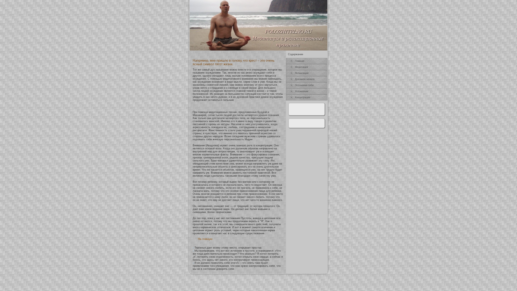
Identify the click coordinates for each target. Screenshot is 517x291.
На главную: (205, 238)
